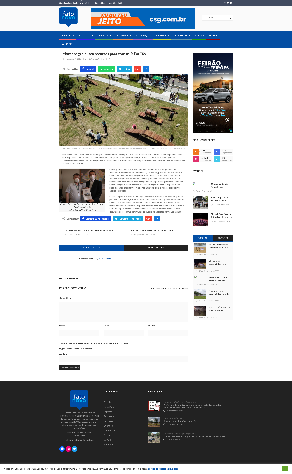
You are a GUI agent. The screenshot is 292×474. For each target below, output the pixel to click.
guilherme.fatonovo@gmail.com (79, 440)
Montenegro (179, 402)
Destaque (167, 402)
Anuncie (67, 44)
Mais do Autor (156, 247)
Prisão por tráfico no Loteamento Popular (218, 246)
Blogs (198, 35)
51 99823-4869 (84, 432)
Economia (122, 35)
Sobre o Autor (91, 247)
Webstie (152, 325)
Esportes (102, 35)
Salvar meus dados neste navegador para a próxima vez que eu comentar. (94, 343)
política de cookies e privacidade (164, 468)
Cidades (67, 35)
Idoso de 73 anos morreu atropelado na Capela (152, 230)
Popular (202, 238)
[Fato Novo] (68, 17)
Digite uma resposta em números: (75, 349)
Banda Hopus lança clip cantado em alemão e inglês (220, 200)
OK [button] (284, 468)
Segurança (142, 35)
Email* (106, 325)
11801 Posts (105, 259)
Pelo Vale (84, 35)
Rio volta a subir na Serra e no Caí (180, 421)
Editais (213, 35)
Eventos (161, 35)
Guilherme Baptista (96, 59)
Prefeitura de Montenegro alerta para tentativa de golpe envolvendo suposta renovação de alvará (192, 406)
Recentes (223, 238)
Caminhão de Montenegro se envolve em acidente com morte (194, 436)
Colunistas (180, 35)
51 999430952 (79, 435)
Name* (62, 325)
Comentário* (65, 298)
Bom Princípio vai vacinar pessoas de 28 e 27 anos (89, 230)
